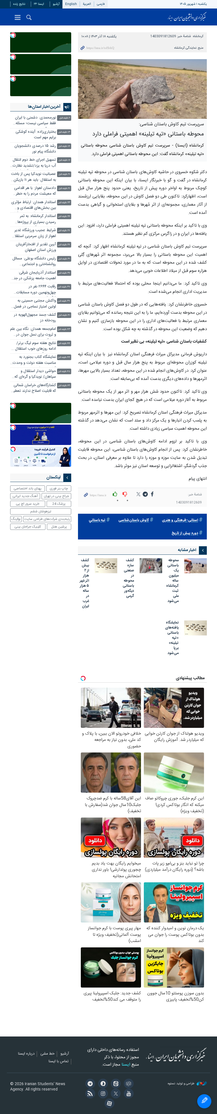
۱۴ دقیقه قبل (64, 146)
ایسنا (187, 16)
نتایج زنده (19, 4)
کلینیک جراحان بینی (27, 527)
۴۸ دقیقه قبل (64, 371)
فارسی (101, 4)
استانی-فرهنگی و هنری (180, 520)
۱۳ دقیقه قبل (64, 132)
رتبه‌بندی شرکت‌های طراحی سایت (47, 519)
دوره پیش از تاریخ (185, 533)
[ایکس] (115, 1094)
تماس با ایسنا (59, 1061)
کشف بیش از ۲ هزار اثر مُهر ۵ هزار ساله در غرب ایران (84, 583)
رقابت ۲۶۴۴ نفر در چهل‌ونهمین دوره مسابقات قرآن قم (36, 290)
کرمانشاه (198, 36)
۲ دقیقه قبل (64, 118)
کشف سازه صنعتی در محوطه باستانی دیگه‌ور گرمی (128, 578)
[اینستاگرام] (102, 1094)
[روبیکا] (127, 1084)
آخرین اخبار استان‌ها (44, 107)
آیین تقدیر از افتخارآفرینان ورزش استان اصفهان (36, 247)
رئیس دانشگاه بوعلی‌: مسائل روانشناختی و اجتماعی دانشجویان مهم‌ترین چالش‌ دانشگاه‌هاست (34, 262)
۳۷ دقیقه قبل (64, 287)
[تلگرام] (89, 1084)
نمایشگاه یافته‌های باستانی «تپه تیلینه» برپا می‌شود (172, 638)
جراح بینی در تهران (56, 496)
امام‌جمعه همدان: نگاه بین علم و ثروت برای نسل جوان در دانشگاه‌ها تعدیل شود (33, 332)
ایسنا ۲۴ (39, 4)
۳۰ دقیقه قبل (64, 259)
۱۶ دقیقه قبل (64, 160)
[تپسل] (13, 35)
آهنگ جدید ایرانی (25, 496)
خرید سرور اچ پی (27, 504)
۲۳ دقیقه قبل (64, 203)
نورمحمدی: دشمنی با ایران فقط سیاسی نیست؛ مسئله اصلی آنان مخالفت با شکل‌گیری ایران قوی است (35, 121)
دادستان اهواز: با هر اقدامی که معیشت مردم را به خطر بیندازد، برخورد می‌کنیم (35, 191)
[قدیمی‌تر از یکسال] (195, 565)
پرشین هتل (59, 527)
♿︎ (204, 1101)
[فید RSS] (89, 1094)
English (71, 4)
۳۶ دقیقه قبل (64, 273)
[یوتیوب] (127, 1094)
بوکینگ (16, 519)
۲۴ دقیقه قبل (64, 216)
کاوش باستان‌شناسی (133, 520)
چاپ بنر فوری (59, 488)
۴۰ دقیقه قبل (64, 315)
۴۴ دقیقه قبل (64, 343)
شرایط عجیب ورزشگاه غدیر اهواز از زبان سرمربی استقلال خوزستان (34, 233)
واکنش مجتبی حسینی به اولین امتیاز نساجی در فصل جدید (35, 304)
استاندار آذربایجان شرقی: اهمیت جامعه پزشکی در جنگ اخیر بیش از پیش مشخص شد (33, 276)
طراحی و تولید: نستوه (181, 1083)
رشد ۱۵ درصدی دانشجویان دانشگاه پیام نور (35, 149)
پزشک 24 (59, 504)
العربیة (87, 4)
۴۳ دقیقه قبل (64, 329)
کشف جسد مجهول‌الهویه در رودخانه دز (35, 318)
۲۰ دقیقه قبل (64, 174)
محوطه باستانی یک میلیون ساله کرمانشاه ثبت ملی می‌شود (172, 581)
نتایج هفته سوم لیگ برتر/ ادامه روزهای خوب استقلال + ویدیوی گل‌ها (33, 346)
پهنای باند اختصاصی (28, 488)
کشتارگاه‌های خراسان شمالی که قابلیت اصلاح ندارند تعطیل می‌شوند (33, 388)
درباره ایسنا (26, 1054)
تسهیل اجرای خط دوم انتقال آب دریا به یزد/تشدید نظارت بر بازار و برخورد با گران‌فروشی (33, 163)
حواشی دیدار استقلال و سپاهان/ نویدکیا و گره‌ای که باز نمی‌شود (35, 374)
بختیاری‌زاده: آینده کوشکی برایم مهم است (36, 135)
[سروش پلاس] (102, 1084)
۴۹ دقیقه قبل (64, 386)
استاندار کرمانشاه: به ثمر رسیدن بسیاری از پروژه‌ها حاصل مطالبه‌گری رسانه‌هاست (33, 219)
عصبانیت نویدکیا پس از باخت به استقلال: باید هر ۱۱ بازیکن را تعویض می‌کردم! (33, 177)
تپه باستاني (97, 520)
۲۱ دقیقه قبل (64, 188)
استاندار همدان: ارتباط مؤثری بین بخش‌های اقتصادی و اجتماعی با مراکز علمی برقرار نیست (33, 205)
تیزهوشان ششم (40, 511)
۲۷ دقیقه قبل (64, 231)
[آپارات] (108, 1104)
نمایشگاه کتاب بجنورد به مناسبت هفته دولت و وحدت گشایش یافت (34, 360)
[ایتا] (115, 1084)
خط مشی (47, 1054)
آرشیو (56, 4)
